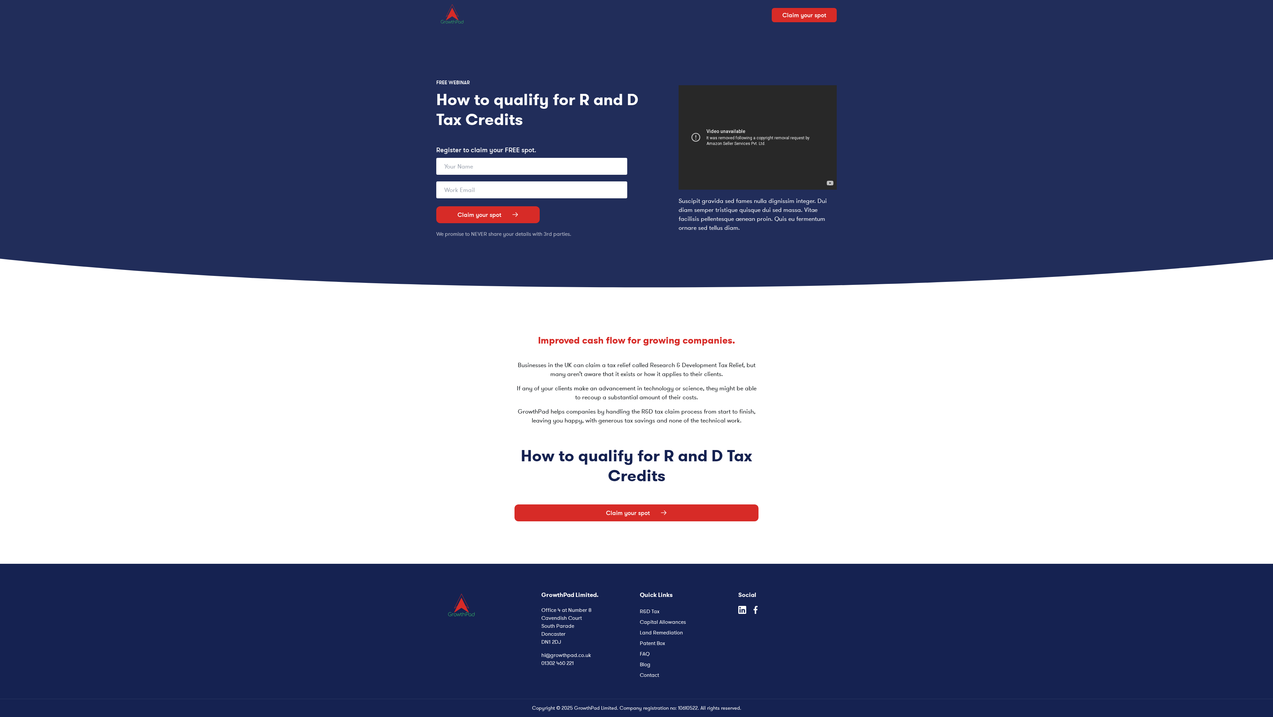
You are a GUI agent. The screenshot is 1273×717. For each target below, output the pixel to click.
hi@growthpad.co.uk (566, 655)
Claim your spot (479, 215)
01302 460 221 (557, 663)
